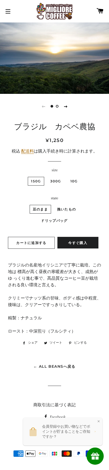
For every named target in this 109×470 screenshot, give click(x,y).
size (55, 170)
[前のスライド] (43, 106)
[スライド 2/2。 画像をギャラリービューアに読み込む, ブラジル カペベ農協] (57, 106)
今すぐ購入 (77, 243)
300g (55, 181)
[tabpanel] (54, 57)
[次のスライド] (65, 106)
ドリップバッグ (54, 220)
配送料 (27, 151)
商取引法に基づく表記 (54, 405)
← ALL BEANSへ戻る (54, 366)
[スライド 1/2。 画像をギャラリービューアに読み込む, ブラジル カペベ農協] (51, 106)
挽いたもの (66, 209)
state (54, 198)
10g (74, 181)
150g (36, 181)
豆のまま (40, 209)
